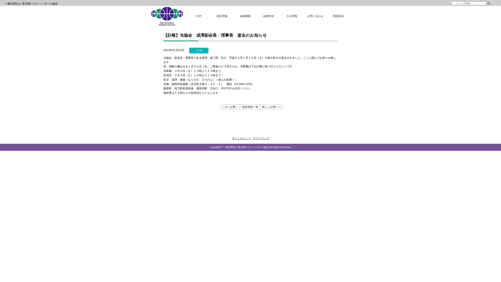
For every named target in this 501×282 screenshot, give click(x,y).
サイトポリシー (241, 138)
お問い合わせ (315, 16)
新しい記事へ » (271, 106)
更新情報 (221, 16)
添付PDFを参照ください (236, 88)
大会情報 (291, 16)
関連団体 (338, 16)
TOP (198, 16)
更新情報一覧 (250, 106)
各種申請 (268, 16)
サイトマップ (261, 138)
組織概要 (245, 16)
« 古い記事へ (230, 106)
